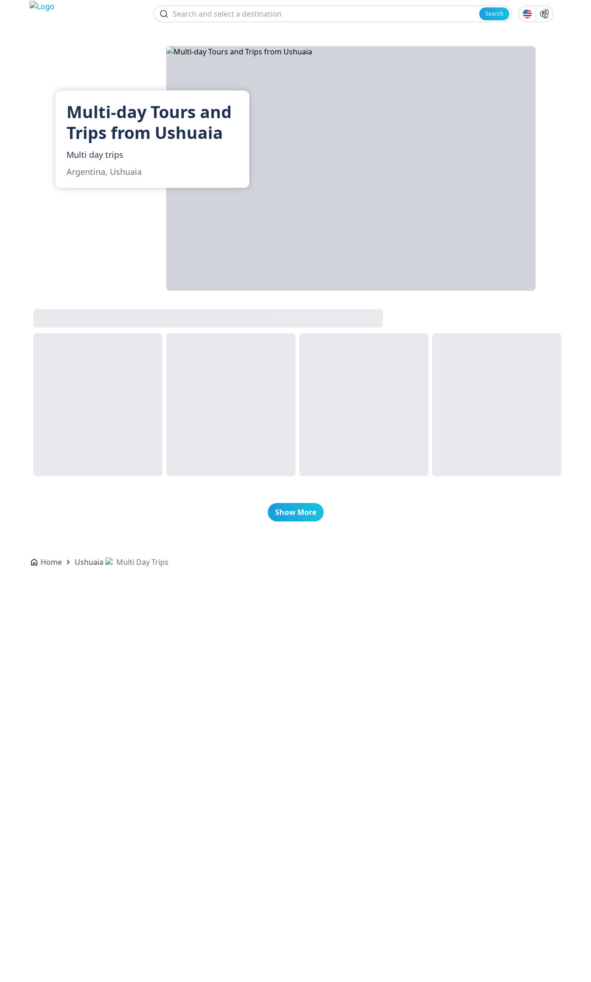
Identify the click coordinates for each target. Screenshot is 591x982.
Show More (295, 512)
